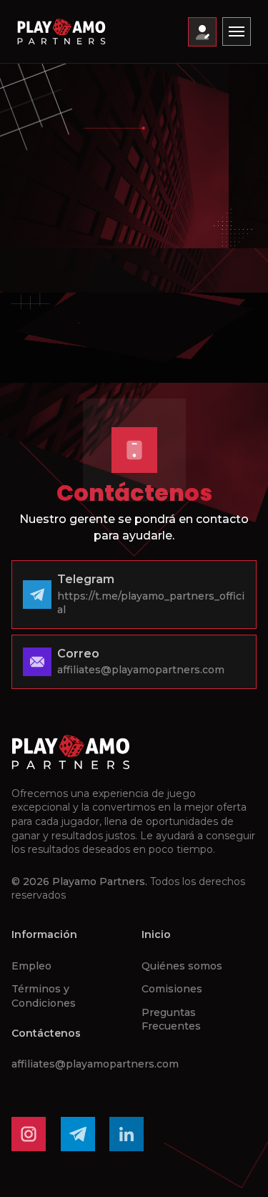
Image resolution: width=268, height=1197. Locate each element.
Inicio (156, 934)
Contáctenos (46, 1033)
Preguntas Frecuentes (171, 1019)
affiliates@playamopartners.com (95, 1063)
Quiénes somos (182, 965)
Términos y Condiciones (43, 996)
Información (44, 934)
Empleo (31, 965)
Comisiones (172, 988)
